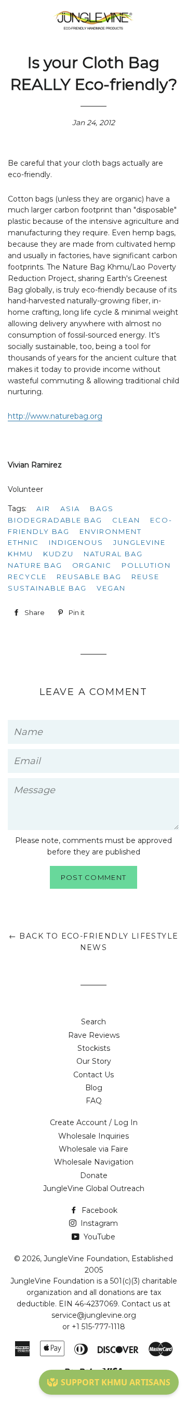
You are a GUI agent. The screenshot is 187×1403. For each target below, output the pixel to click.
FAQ (94, 1100)
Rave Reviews (93, 1035)
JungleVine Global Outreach (93, 1188)
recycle (27, 576)
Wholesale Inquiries (93, 1136)
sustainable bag (47, 588)
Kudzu (58, 554)
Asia (70, 508)
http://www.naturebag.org (55, 416)
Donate (94, 1175)
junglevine (139, 542)
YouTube (98, 1236)
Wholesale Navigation (93, 1162)
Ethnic (23, 542)
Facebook (98, 1210)
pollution (146, 565)
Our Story (93, 1061)
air (43, 508)
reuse (145, 576)
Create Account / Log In (94, 1122)
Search (93, 1021)
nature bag (35, 565)
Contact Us (93, 1074)
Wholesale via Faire (93, 1149)
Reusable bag (89, 576)
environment (110, 531)
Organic (92, 565)
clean (126, 520)
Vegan (111, 588)
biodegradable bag (55, 520)
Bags (102, 508)
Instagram (98, 1223)
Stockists (93, 1048)
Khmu (20, 554)
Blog (93, 1087)
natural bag (113, 554)
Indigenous (76, 542)
